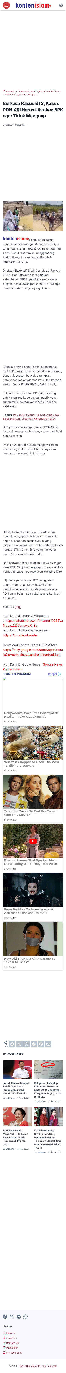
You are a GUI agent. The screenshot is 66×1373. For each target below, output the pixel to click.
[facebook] (12, 1044)
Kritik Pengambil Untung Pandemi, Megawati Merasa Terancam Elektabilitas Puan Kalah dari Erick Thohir (47, 1139)
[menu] (6, 5)
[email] (48, 1044)
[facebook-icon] (5, 1317)
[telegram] (34, 1044)
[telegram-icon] (19, 1317)
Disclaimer (11, 1347)
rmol (18, 606)
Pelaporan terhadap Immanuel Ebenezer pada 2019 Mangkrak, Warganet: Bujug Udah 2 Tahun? (47, 1090)
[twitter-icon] (12, 1317)
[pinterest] (41, 1044)
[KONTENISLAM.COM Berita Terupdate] (33, 5)
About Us (11, 1337)
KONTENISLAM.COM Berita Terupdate (38, 1366)
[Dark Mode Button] (61, 5)
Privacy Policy (13, 1352)
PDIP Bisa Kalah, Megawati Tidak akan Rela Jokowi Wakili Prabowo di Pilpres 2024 (15, 1137)
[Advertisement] (33, 50)
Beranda (10, 1333)
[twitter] (19, 1044)
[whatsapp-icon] (25, 1317)
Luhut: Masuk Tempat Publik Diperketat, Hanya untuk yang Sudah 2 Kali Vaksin (16, 1088)
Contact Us (12, 1342)
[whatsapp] (26, 1044)
